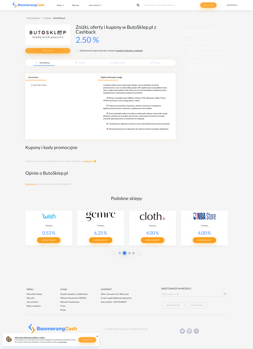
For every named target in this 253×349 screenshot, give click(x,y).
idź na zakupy (48, 51)
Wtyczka (75, 5)
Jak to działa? (94, 5)
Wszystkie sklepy (34, 294)
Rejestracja (232, 5)
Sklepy (59, 5)
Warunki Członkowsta (69, 302)
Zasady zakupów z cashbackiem (74, 294)
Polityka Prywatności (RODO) (73, 298)
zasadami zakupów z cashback (129, 50)
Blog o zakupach (34, 306)
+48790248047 (120, 302)
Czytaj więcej (62, 342)
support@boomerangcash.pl (119, 298)
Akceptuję (87, 340)
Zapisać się (197, 305)
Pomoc (63, 310)
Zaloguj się (208, 5)
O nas (62, 306)
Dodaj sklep (173, 305)
